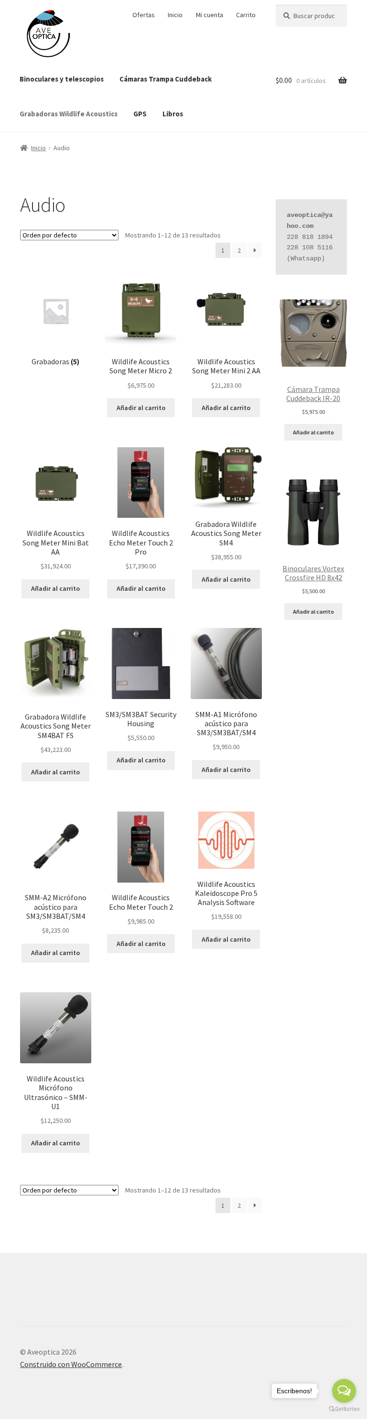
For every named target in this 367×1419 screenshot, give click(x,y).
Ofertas (143, 14)
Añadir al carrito (313, 432)
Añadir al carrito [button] (141, 407)
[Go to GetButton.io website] (344, 1409)
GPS (140, 113)
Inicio (175, 14)
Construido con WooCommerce (71, 1364)
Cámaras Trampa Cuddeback (165, 78)
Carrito (246, 14)
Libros (172, 113)
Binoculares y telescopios (62, 78)
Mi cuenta (209, 14)
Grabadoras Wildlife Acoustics (69, 113)
